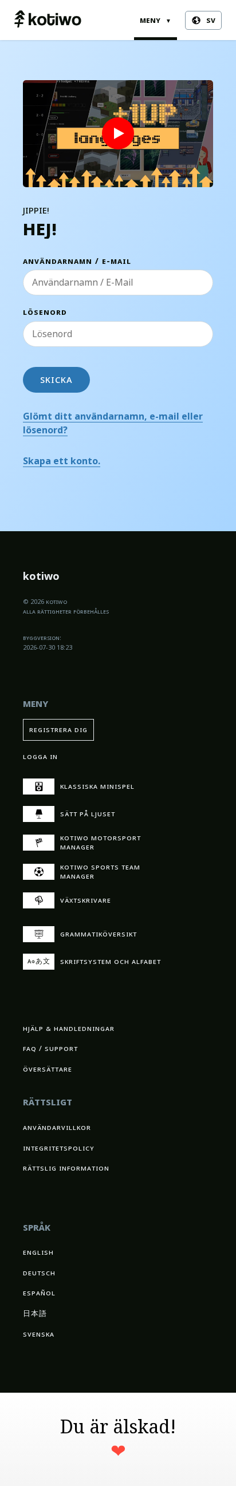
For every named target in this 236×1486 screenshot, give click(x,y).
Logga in (40, 756)
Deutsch (39, 1272)
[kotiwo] (47, 20)
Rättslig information (66, 1168)
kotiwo (41, 577)
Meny (155, 20)
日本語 (35, 1313)
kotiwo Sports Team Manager (100, 871)
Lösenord (45, 312)
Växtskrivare (85, 900)
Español (39, 1292)
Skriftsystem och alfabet (94, 961)
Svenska (38, 1334)
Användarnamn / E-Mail (77, 261)
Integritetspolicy (59, 1148)
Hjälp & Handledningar (69, 1028)
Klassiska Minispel (97, 786)
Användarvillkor (57, 1127)
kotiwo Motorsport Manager (100, 842)
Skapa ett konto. (61, 461)
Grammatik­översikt (98, 933)
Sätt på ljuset (87, 813)
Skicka (56, 379)
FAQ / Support (50, 1048)
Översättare (47, 1069)
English (38, 1252)
